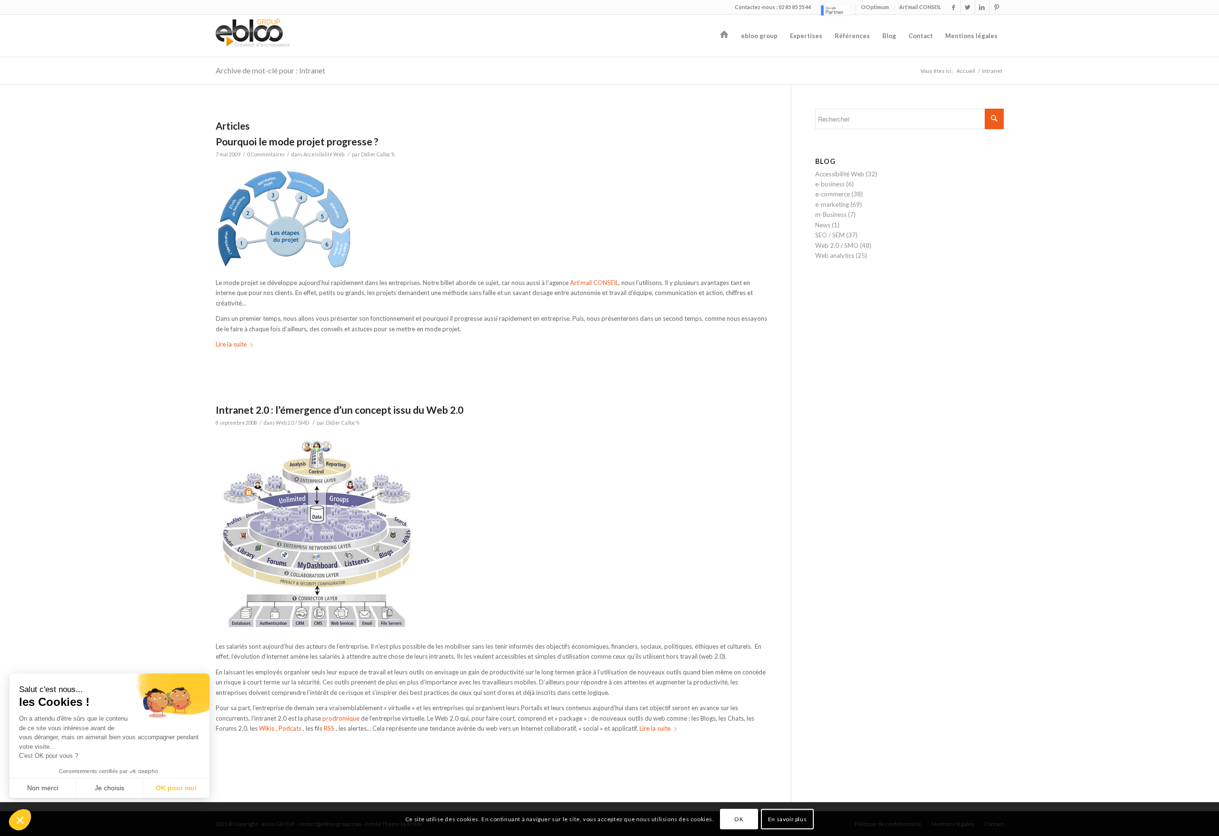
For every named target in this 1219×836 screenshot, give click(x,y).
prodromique (341, 718)
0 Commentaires (266, 154)
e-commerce (832, 194)
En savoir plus (787, 819)
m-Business (831, 214)
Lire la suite (231, 344)
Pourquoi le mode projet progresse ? (297, 141)
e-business (830, 184)
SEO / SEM (830, 235)
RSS (329, 728)
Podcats (290, 728)
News (822, 225)
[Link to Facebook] (953, 7)
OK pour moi (176, 788)
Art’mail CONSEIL (920, 7)
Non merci (42, 788)
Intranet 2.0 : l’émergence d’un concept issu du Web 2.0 (339, 410)
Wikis (266, 728)
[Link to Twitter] (968, 7)
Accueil (966, 71)
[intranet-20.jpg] (320, 630)
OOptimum (875, 7)
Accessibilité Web (323, 154)
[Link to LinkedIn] (982, 7)
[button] (20, 819)
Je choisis (109, 788)
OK (738, 819)
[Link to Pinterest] (996, 7)
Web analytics (834, 255)
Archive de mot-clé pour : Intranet (270, 70)
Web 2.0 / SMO (292, 423)
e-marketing (832, 204)
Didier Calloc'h (378, 154)
